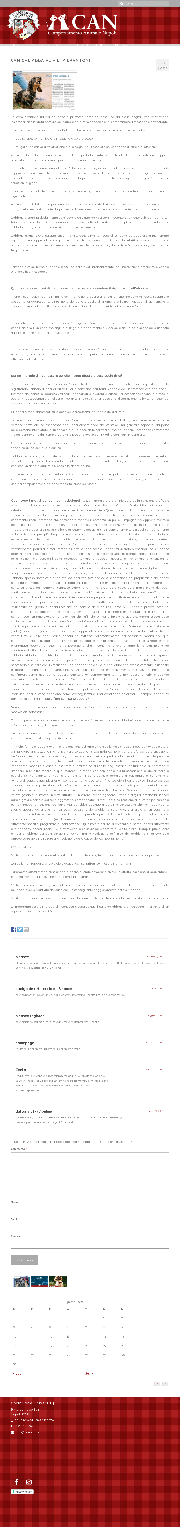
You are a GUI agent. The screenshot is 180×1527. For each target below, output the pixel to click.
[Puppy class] (57, 1281)
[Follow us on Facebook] (13, 929)
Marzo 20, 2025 (155, 988)
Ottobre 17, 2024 (155, 956)
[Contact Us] (26, 929)
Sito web (16, 1236)
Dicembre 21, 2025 (154, 1042)
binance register (30, 1016)
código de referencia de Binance (44, 989)
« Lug (17, 1373)
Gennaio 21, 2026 (154, 1069)
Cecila (21, 1070)
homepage (25, 1043)
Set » (89, 1373)
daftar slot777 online (34, 1111)
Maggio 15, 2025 (155, 1015)
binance (22, 957)
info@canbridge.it (28, 1432)
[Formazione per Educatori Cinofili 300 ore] (39, 1281)
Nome (14, 1202)
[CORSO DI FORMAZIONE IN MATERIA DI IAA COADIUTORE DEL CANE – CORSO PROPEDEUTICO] (20, 1281)
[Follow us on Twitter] (20, 929)
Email (14, 1219)
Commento (19, 1148)
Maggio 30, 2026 (155, 1111)
